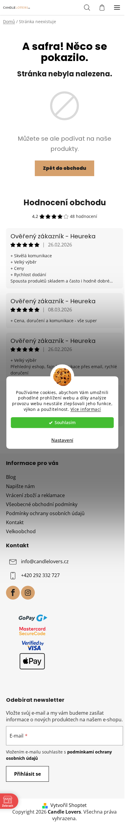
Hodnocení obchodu (64, 202)
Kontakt (15, 522)
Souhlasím (65, 422)
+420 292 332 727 (40, 575)
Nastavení (62, 440)
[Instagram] (28, 593)
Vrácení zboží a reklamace (35, 495)
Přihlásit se (27, 774)
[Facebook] (13, 593)
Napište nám (20, 486)
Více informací (85, 409)
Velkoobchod (21, 531)
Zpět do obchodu (64, 168)
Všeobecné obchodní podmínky (41, 504)
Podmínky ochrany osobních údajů (45, 513)
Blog (11, 477)
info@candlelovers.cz (45, 561)
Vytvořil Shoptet (68, 805)
